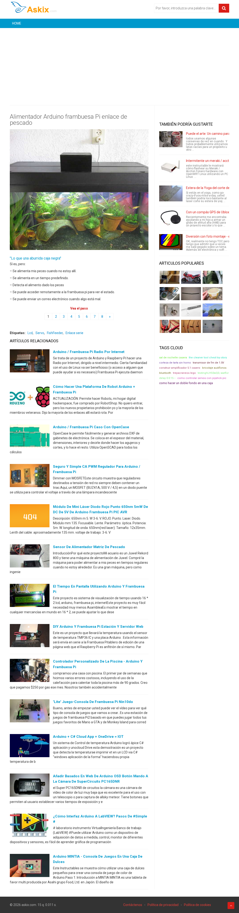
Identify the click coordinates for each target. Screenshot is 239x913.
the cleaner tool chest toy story (208, 357)
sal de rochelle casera (173, 357)
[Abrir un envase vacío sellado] (212, 294)
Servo (39, 333)
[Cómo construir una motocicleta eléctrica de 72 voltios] (191, 277)
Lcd (30, 333)
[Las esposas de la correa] (191, 294)
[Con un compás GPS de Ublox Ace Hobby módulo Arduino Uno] (171, 218)
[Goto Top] (231, 905)
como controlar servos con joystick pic (201, 378)
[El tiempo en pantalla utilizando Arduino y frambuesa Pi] (29, 596)
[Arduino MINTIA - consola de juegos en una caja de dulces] (29, 866)
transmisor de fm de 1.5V (208, 362)
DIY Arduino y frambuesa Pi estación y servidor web (98, 626)
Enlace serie (74, 333)
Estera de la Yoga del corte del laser (212, 188)
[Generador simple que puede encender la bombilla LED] (212, 326)
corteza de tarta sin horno (175, 362)
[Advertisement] (119, 63)
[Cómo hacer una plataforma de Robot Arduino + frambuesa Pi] (29, 397)
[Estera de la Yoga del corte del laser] (171, 193)
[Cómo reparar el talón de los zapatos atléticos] (212, 277)
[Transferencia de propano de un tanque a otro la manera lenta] (169, 294)
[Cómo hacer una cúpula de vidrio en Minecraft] (212, 310)
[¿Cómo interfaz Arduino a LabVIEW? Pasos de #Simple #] (29, 826)
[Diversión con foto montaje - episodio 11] (171, 242)
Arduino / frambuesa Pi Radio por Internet (88, 352)
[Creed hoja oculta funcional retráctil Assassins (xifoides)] (191, 310)
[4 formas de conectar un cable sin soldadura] (191, 326)
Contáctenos (132, 905)
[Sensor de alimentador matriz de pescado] (29, 557)
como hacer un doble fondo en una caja (186, 383)
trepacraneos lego (184, 372)
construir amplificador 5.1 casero (179, 367)
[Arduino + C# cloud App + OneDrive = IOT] (29, 746)
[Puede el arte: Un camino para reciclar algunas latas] (171, 139)
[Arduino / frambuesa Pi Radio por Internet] (29, 362)
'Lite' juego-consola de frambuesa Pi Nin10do (93, 702)
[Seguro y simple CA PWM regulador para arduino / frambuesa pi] (29, 476)
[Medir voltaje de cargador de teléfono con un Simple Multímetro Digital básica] (169, 326)
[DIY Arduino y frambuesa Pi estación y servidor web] (29, 636)
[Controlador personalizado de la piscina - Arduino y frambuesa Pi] (29, 671)
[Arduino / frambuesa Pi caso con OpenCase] (29, 437)
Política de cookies (197, 905)
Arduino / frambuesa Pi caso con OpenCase (91, 427)
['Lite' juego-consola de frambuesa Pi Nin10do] (29, 711)
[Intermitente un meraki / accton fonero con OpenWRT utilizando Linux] (171, 166)
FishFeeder (55, 333)
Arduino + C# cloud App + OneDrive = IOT (88, 737)
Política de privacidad (163, 905)
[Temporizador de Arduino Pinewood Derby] (169, 277)
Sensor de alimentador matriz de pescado (89, 547)
